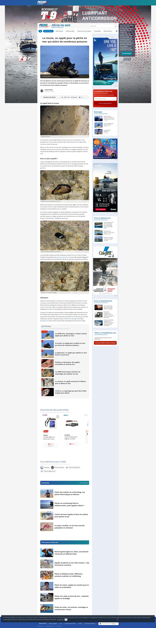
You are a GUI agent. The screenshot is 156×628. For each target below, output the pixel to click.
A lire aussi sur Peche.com (49, 542)
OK (66, 619)
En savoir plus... (60, 619)
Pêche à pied (59, 31)
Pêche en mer (48, 31)
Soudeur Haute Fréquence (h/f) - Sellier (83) (103, 338)
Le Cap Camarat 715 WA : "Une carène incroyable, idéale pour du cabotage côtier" (108, 225)
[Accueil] (40, 31)
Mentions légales (53, 623)
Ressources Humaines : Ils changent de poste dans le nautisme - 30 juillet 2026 (109, 314)
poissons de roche (62, 257)
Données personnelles (70, 623)
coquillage (74, 319)
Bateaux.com (40, 626)
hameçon (44, 321)
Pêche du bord (108, 31)
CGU (61, 623)
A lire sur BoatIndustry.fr (103, 301)
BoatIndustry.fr (50, 626)
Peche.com (59, 626)
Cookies (80, 623)
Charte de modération (90, 623)
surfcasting (47, 307)
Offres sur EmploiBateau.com (105, 333)
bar (74, 255)
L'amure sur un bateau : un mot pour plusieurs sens (109, 232)
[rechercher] (116, 26)
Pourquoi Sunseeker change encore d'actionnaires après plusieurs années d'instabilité (109, 322)
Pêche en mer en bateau (84, 31)
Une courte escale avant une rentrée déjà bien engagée (108, 307)
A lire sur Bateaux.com (102, 218)
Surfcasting (97, 31)
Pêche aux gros (70, 31)
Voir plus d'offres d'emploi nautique (105, 343)
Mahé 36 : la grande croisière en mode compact (108, 239)
